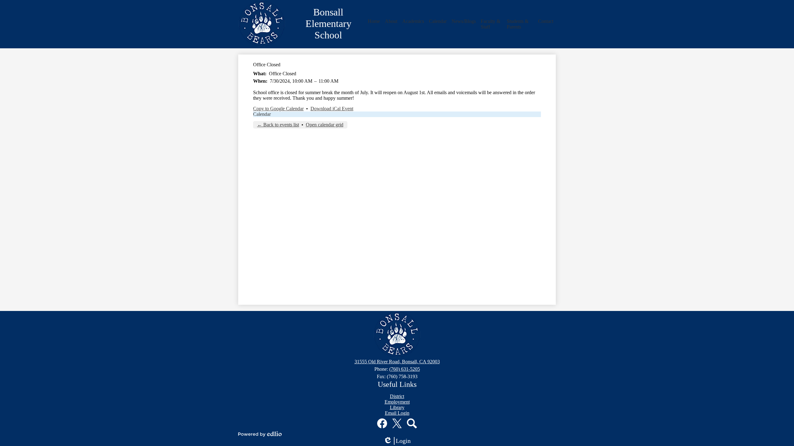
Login (399, 441)
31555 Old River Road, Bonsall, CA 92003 (397, 361)
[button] (373, 21)
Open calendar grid (324, 124)
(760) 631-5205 (404, 369)
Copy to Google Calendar (278, 108)
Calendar (262, 114)
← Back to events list (278, 124)
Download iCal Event (331, 108)
